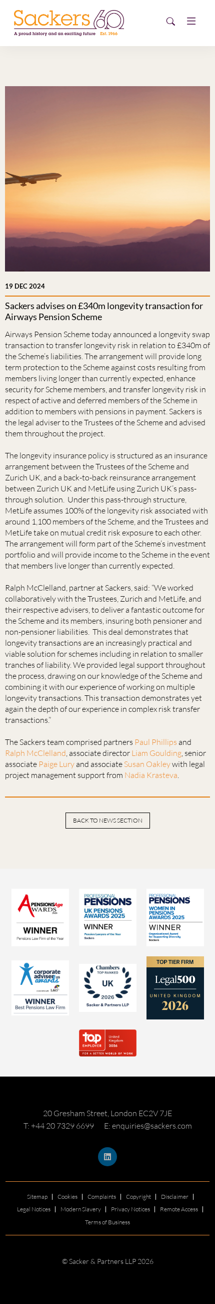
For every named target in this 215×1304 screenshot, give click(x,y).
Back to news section (107, 820)
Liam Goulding (157, 753)
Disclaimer (174, 1196)
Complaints (102, 1196)
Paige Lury (56, 764)
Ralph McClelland (35, 753)
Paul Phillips (155, 742)
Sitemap (37, 1196)
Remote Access (179, 1209)
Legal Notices (33, 1209)
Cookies (68, 1196)
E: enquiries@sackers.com (148, 1126)
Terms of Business (107, 1222)
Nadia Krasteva (151, 775)
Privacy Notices (130, 1209)
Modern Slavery (80, 1209)
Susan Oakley (147, 764)
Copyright (138, 1196)
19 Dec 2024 (25, 286)
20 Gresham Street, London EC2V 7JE (107, 1113)
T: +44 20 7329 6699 (59, 1126)
